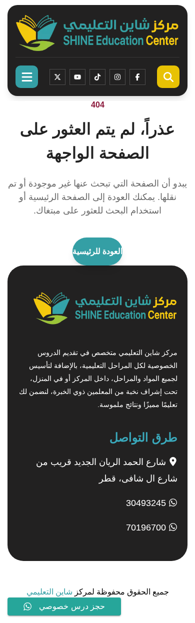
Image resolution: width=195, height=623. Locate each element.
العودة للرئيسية (97, 251)
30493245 (147, 503)
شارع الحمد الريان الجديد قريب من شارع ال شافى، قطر (107, 470)
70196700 (147, 527)
